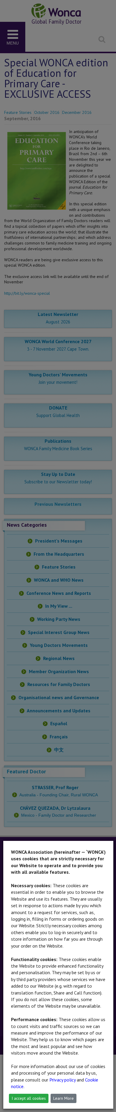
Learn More (63, 1098)
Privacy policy (62, 1080)
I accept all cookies (29, 1098)
